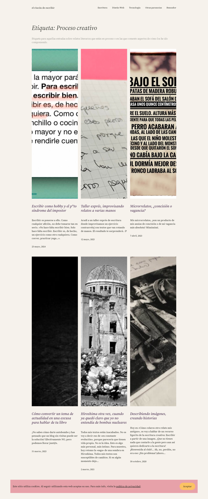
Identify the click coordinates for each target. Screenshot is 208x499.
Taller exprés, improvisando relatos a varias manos (102, 208)
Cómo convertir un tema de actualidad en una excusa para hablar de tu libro (52, 418)
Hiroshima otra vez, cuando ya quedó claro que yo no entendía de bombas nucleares (104, 418)
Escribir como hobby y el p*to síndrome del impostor (54, 208)
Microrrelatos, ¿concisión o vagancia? (151, 208)
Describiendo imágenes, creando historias (148, 416)
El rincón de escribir (43, 8)
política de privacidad (128, 486)
